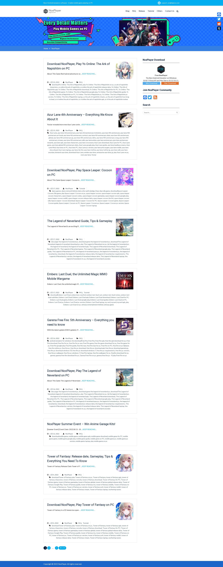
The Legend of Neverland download (102, 247)
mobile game (73, 436)
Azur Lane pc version (86, 147)
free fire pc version (122, 351)
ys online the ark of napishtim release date (95, 87)
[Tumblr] (219, 28)
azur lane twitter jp (103, 150)
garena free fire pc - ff (104, 355)
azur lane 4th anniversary (111, 133)
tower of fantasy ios (88, 485)
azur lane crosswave (86, 143)
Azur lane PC (73, 147)
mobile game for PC (115, 436)
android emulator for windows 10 (62, 341)
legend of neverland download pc (68, 244)
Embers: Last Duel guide (99, 300)
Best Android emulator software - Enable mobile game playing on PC (68, 3)
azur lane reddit (115, 147)
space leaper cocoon (93, 193)
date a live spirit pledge (86, 191)
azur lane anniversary (104, 140)
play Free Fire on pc (120, 355)
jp (112, 152)
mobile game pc (110, 439)
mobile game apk (84, 436)
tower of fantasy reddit (112, 487)
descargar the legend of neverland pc (64, 242)
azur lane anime (91, 140)
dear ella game (105, 191)
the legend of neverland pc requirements (110, 254)
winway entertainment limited (92, 305)
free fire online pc (55, 348)
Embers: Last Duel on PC (118, 300)
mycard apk (121, 302)
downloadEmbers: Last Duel (60, 295)
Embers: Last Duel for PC (120, 297)
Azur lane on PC (62, 147)
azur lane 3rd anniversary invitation (88, 133)
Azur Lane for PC (116, 143)
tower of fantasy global (86, 482)
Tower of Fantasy (99, 477)
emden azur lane (90, 152)
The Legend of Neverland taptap (112, 256)
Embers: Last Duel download (99, 297)
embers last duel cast (94, 295)
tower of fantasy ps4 (95, 487)
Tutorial (151, 11)
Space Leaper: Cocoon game (108, 201)
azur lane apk (58, 143)
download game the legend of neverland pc (94, 242)
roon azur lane (86, 155)
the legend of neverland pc (109, 251)
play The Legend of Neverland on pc (94, 244)
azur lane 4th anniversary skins (85, 138)
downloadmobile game (60, 436)
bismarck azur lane (61, 152)
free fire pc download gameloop (116, 348)
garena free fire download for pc (67, 355)
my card (107, 302)
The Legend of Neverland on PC (63, 251)
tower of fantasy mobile (104, 485)
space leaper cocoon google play (117, 196)
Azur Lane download (101, 143)
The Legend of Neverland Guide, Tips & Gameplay (79, 221)
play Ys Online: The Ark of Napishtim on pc (98, 85)
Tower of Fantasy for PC (111, 480)
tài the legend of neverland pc (118, 244)
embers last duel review (111, 295)
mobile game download (99, 436)
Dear (97, 191)
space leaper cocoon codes (72, 196)
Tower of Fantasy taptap (99, 489)
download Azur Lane (76, 152)
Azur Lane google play (87, 145)
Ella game (57, 193)
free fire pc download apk (96, 348)
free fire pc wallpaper (55, 353)
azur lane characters (71, 143)
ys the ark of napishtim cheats (94, 97)
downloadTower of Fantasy (61, 477)
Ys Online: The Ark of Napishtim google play (82, 92)
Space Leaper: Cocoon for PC (86, 201)
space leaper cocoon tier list (103, 198)
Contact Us (169, 11)
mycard (113, 302)
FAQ (134, 11)
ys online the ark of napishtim (69, 87)
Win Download (151, 83)
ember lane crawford (78, 295)
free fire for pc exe (75, 343)
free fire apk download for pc (115, 341)
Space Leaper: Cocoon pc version (112, 203)
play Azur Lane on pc (121, 152)
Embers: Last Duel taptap (95, 302)
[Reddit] (219, 23)
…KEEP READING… (88, 74)
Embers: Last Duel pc (56, 302)
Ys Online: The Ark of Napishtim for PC (104, 89)
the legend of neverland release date (86, 256)
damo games (56, 191)
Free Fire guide (71, 346)
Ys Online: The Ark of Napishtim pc (89, 94)
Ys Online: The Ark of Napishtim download (73, 89)
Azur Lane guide (101, 145)
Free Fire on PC (106, 346)
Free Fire (91, 341)
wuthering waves (114, 489)
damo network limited (69, 191)
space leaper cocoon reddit (58, 198)
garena (52, 355)
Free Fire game (88, 343)
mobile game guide (83, 439)
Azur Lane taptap (64, 150)
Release (142, 11)
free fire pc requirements (106, 351)
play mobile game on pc (99, 441)
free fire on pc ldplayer (121, 346)
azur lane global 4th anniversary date (65, 145)
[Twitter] (219, 19)
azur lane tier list (77, 150)
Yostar (94, 155)
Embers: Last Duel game (58, 300)
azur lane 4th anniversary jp (63, 138)
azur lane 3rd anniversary (66, 133)
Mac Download (170, 83)
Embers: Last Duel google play (79, 300)
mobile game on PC (97, 439)
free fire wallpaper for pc (101, 353)
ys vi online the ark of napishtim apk (91, 99)
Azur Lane (53, 133)
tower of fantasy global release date (109, 482)
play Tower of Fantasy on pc (82, 477)
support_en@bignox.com (170, 3)
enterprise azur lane (104, 152)
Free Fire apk (100, 341)
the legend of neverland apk (78, 247)
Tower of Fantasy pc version (77, 487)
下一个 (62, 548)
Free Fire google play (57, 346)
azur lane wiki (115, 150)
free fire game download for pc (105, 343)
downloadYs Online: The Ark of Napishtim (67, 85)
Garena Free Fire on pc (88, 355)
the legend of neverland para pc (87, 251)
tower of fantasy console (73, 480)
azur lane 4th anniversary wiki (74, 140)
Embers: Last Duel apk (81, 297)
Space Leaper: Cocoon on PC (69, 203)
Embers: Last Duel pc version (74, 302)
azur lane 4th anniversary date (99, 135)
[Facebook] (219, 14)
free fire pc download (78, 348)
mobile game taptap (83, 441)
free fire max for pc (93, 346)
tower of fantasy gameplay (68, 482)
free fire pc (66, 348)
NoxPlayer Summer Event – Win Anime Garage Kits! (81, 424)
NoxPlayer (69, 82)
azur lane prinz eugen (102, 147)
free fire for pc (63, 343)
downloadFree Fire (81, 341)
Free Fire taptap (86, 353)
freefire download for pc (120, 353)
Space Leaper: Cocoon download (63, 201)
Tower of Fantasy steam (80, 489)
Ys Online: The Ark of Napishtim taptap (68, 97)
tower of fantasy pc (59, 487)
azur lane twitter (90, 150)
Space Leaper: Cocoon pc (90, 203)
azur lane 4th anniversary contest (76, 135)
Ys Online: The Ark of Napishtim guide (112, 92)
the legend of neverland (59, 247)
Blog (127, 11)
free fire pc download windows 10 (60, 351)
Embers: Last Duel (65, 297)
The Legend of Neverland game (71, 249)
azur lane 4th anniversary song (108, 138)
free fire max (81, 346)
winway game (109, 305)
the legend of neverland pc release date (80, 254)
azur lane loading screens (117, 145)
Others (159, 11)
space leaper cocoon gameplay (94, 196)
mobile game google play (67, 439)
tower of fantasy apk (113, 477)
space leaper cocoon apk (110, 193)
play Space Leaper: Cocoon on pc (73, 193)
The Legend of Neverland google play (97, 249)
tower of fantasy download (92, 480)
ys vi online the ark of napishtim (66, 99)
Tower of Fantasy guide (71, 485)
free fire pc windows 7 (72, 353)
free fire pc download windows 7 (84, 351)
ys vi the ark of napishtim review (116, 99)
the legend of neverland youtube (98, 259)
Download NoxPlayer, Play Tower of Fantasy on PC (80, 504)
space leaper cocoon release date (80, 198)
